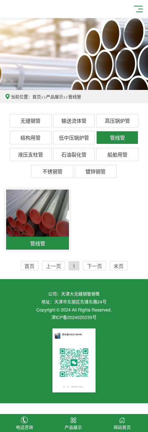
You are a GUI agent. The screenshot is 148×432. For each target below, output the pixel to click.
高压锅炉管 (117, 120)
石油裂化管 (74, 154)
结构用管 (30, 137)
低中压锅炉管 (74, 137)
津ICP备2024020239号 (74, 317)
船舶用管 (117, 154)
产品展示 (54, 97)
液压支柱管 (30, 154)
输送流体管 (74, 120)
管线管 (74, 97)
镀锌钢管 (95, 171)
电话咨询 (24, 427)
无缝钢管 (30, 120)
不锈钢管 (52, 171)
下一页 (94, 265)
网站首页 (122, 427)
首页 (36, 97)
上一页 (53, 265)
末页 (119, 265)
